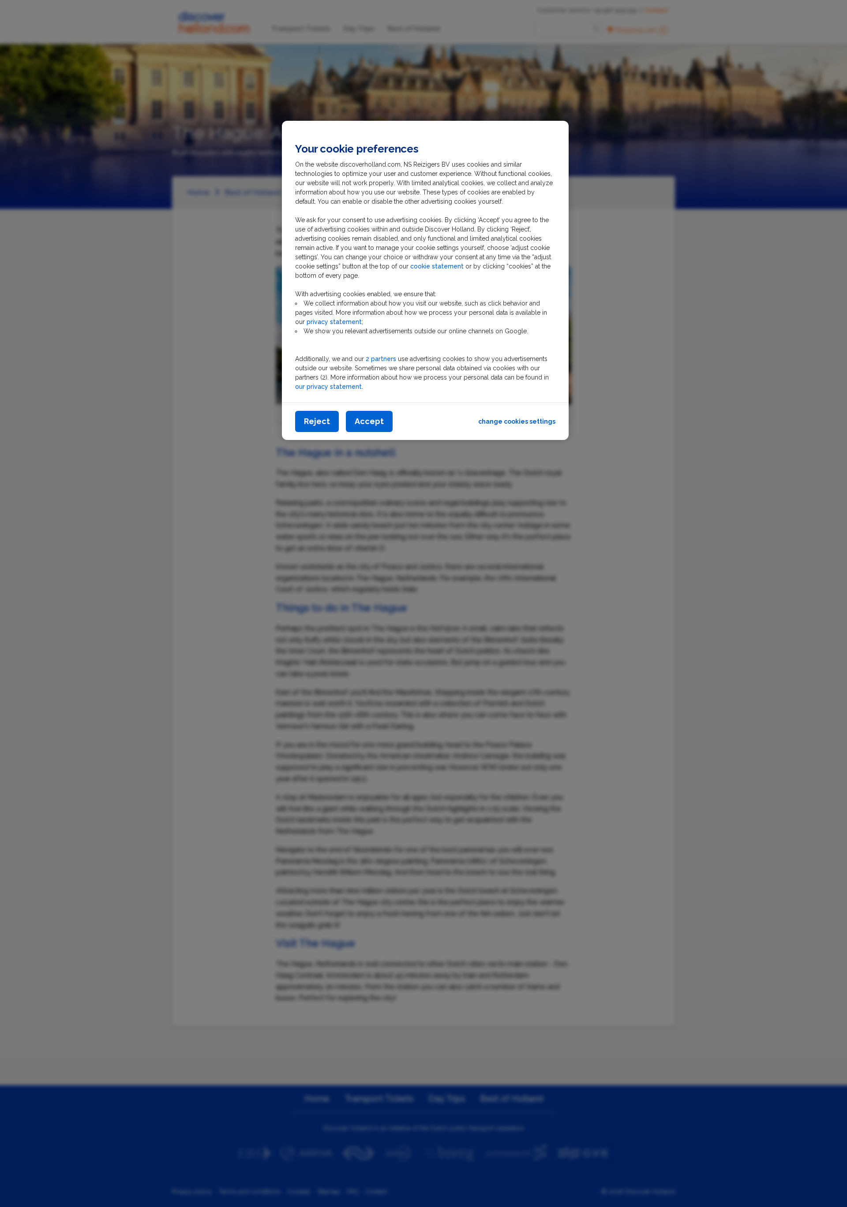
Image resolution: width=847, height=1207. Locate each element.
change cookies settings (516, 421)
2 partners (381, 358)
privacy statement (334, 321)
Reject (317, 421)
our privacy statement (328, 386)
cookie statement (437, 266)
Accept (369, 421)
